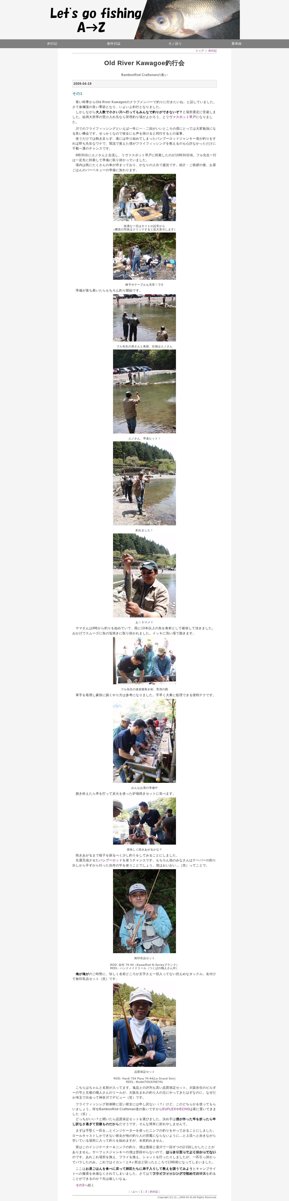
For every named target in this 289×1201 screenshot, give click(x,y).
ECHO (184, 1109)
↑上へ (134, 1191)
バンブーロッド (110, 860)
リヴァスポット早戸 (181, 117)
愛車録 (237, 43)
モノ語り (175, 43)
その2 (80, 1185)
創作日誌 (114, 43)
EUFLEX (169, 1109)
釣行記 (52, 43)
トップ (200, 50)
